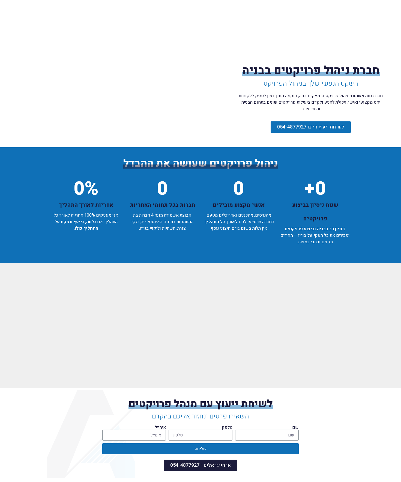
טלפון (227, 427)
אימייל (160, 427)
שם (295, 427)
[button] (311, 127)
